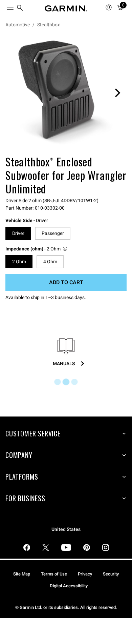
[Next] (117, 93)
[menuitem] (20, 8)
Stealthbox (48, 24)
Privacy (85, 573)
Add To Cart (66, 282)
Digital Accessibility (69, 585)
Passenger (53, 233)
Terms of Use (54, 573)
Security (111, 573)
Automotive (17, 24)
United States (66, 529)
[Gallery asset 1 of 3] (66, 92)
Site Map (21, 573)
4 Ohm (50, 261)
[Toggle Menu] (4, 7)
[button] (36, 248)
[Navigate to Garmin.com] (66, 8)
